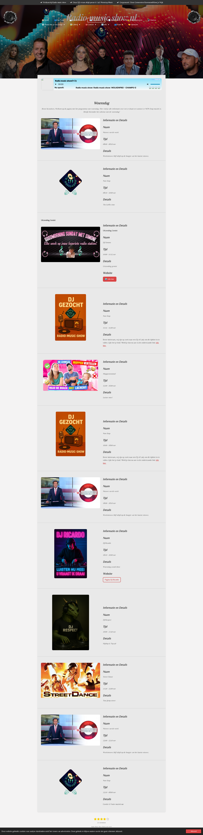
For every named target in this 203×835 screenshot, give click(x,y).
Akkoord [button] (194, 831)
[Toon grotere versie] (70, 133)
